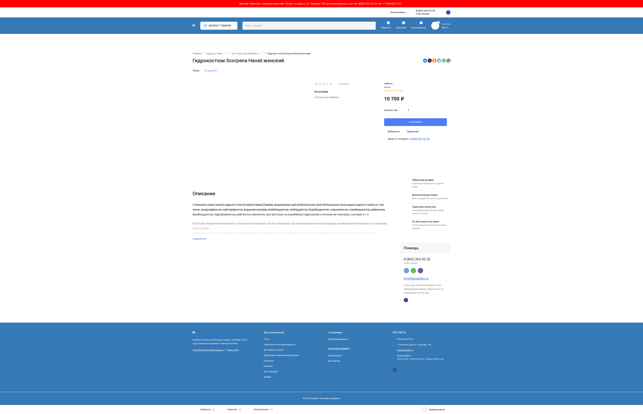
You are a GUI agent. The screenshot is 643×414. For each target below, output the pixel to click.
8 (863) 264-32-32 (425, 10)
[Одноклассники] (434, 61)
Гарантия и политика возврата (280, 344)
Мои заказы (334, 361)
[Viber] (448, 61)
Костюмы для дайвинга (245, 53)
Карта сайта (233, 350)
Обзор (196, 70)
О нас (266, 339)
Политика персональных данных (208, 350)
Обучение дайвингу (337, 339)
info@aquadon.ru (416, 278)
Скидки (267, 377)
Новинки (268, 366)
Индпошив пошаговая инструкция (281, 355)
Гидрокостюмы (214, 53)
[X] (430, 61)
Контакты (269, 360)
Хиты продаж (271, 371)
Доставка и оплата (273, 350)
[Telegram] (439, 61)
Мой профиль (335, 355)
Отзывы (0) (210, 70)
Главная (197, 53)
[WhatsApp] (444, 61)
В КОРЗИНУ (415, 122)
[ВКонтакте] (425, 61)
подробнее (200, 238)
